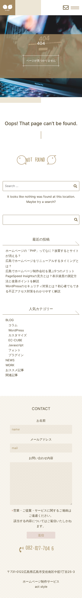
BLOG (10, 320)
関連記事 (12, 375)
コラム (13, 325)
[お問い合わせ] (66, 7)
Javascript (15, 345)
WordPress (16, 330)
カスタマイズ (17, 335)
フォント (14, 350)
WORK (10, 365)
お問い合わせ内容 (41, 458)
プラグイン (16, 355)
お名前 (41, 420)
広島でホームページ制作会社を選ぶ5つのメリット (40, 271)
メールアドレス (41, 439)
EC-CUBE (15, 340)
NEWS (10, 360)
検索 (76, 220)
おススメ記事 (15, 370)
